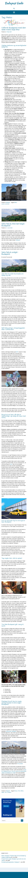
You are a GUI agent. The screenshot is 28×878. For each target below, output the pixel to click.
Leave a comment (5, 204)
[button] (14, 12)
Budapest (8, 202)
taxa (11, 464)
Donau (15, 790)
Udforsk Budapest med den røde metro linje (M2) (13, 29)
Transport (9, 792)
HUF (17, 351)
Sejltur (2, 792)
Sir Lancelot (20, 763)
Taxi (6, 792)
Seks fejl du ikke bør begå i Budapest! (13, 225)
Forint (19, 790)
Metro (15, 202)
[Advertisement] (14, 837)
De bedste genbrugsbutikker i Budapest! (10, 862)
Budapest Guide (14, 3)
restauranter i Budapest (11, 731)
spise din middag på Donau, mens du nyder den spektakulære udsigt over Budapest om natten (13, 771)
